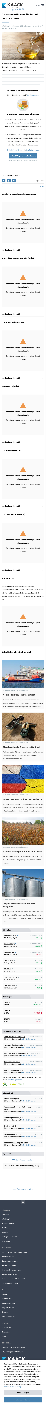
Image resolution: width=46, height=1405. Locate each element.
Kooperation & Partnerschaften (13, 1347)
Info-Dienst (6, 1219)
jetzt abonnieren (32, 150)
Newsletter (6, 1332)
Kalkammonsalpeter (11, 1098)
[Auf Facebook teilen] (9, 180)
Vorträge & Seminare (9, 1237)
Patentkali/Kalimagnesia (13, 1134)
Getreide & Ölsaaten (28, 1039)
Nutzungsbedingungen (10, 1261)
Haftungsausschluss (9, 1265)
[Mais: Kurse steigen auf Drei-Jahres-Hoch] (23, 831)
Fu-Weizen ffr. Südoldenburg (14, 1037)
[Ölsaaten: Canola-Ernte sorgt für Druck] (23, 727)
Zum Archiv (40, 187)
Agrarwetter (6, 1327)
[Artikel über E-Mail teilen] (3, 180)
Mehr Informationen (14, 150)
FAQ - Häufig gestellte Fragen (12, 1352)
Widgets (5, 1232)
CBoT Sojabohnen (10, 977)
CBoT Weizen (8, 960)
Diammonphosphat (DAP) (13, 1117)
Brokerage (5, 1214)
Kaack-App (5, 1336)
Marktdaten (6, 1228)
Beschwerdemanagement (11, 1270)
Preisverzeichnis (8, 1257)
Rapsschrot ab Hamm (12, 1062)
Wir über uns (6, 1299)
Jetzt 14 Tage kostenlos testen (23, 156)
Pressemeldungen (8, 1316)
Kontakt (5, 1294)
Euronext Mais (9, 952)
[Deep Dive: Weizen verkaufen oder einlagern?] (23, 883)
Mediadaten (6, 1241)
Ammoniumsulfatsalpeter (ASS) (16, 1143)
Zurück (4, 187)
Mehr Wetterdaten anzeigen (23, 1189)
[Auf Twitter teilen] (14, 180)
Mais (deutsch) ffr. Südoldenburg (16, 1053)
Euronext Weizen (10, 935)
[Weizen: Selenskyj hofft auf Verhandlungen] (23, 779)
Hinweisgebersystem (9, 1274)
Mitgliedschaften (8, 1307)
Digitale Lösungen (8, 1223)
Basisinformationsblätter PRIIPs (14, 1279)
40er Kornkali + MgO (11, 1126)
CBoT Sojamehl (9, 985)
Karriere (5, 1312)
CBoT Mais (7, 969)
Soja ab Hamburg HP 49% (13, 1070)
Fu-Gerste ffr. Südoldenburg (14, 1045)
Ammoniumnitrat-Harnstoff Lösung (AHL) (17, 1108)
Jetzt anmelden (33, 95)
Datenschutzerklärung (12, 1387)
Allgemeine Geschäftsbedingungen (14, 1252)
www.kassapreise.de (14, 1080)
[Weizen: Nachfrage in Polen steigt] (23, 674)
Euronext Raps (9, 944)
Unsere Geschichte (8, 1303)
